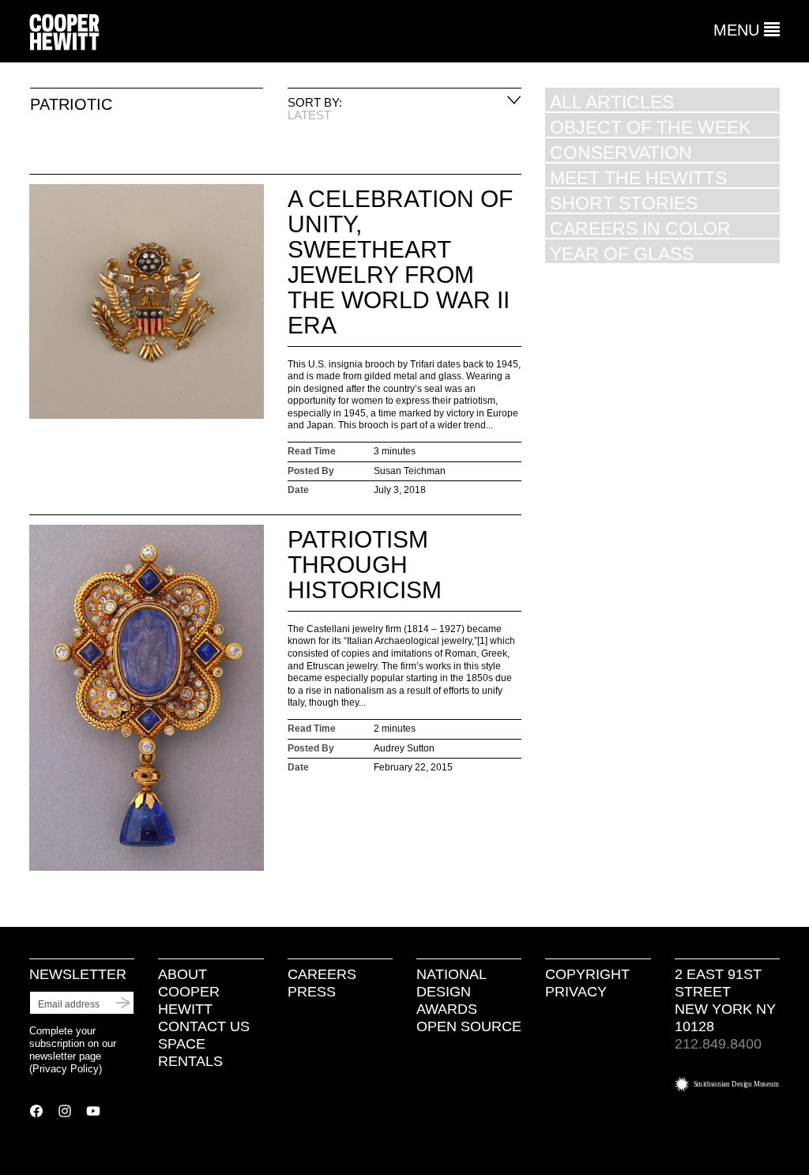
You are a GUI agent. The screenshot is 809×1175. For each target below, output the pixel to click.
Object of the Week (650, 127)
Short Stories (624, 203)
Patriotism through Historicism (365, 564)
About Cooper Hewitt (189, 991)
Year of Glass (622, 253)
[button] (746, 30)
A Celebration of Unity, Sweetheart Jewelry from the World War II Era (400, 262)
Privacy (576, 992)
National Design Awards (451, 991)
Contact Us (204, 1026)
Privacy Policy (65, 1069)
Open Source (468, 1026)
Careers (322, 974)
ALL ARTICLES (612, 101)
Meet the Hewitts (638, 177)
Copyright (587, 974)
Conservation (621, 152)
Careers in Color (640, 228)
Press (312, 992)
